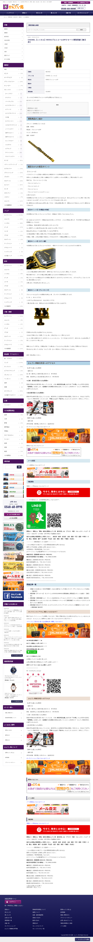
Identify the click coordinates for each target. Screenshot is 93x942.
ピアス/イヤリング (9, 370)
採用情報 (7, 757)
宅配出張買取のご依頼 (66, 923)
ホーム (5, 17)
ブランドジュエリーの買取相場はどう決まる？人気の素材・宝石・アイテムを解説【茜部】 (13, 612)
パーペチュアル (9, 101)
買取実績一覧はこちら (34, 887)
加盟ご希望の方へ (9, 712)
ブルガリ (6, 176)
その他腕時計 (26, 17)
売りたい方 (39, 13)
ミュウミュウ (8, 251)
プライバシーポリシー (10, 762)
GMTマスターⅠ (9, 133)
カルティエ (7, 180)
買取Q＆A (7, 740)
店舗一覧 (68, 13)
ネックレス (7, 366)
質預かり (24, 13)
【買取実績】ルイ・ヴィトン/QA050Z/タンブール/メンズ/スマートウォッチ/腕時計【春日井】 (59, 598)
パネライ (6, 197)
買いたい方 (54, 13)
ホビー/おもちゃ (9, 435)
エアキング (8, 148)
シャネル (6, 223)
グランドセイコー (9, 81)
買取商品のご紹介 (33, 108)
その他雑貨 (7, 348)
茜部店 (6, 29)
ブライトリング (8, 172)
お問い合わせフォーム (66, 920)
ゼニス (6, 73)
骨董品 (6, 431)
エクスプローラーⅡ (10, 113)
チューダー (7, 85)
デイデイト (8, 97)
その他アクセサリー (10, 395)
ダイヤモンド (8, 391)
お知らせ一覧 (8, 917)
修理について (36, 912)
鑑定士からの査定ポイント (35, 110)
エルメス (6, 201)
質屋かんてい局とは (9, 752)
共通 (5, 51)
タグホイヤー (8, 168)
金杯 (5, 383)
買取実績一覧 (8, 920)
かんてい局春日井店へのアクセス (37, 112)
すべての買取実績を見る (17, 701)
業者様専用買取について (10, 717)
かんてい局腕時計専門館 (11, 928)
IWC (5, 69)
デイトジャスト (9, 152)
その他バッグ (8, 255)
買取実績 (10, 17)
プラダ (6, 235)
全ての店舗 (7, 59)
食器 (5, 451)
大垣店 (6, 48)
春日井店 (16, 17)
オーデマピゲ (8, 77)
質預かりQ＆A (8, 730)
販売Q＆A (7, 735)
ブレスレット (8, 374)
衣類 (5, 447)
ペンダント (7, 378)
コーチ (6, 231)
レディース (8, 109)
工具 (5, 419)
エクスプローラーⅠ (10, 105)
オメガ (6, 160)
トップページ (10, 13)
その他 (7, 117)
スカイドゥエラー (10, 156)
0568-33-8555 (52, 556)
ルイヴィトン (8, 215)
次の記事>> (38, 886)
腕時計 (20, 17)
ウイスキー (7, 405)
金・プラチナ (8, 358)
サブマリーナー (9, 121)
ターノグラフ (8, 93)
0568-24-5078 (48, 572)
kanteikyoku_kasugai (35, 670)
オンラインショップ (83, 13)
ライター (6, 439)
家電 (5, 423)
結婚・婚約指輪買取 (38, 915)
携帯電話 (6, 427)
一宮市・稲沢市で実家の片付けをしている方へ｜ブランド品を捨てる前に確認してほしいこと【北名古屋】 (13, 619)
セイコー (6, 185)
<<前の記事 (30, 886)
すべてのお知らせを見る (17, 655)
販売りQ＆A (36, 920)
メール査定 (63, 926)
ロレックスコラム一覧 (38, 928)
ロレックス (7, 89)
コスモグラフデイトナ (11, 125)
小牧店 (6, 44)
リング (6, 362)
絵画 (5, 443)
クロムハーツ (8, 247)
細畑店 (6, 32)
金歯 (5, 387)
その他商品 (7, 455)
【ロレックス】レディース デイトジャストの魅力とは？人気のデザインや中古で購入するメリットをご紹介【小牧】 (13, 638)
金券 (5, 415)
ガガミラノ (7, 193)
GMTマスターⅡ (9, 137)
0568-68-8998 (68, 8)
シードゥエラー (9, 129)
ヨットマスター (9, 140)
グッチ (6, 227)
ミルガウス (8, 144)
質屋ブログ (7, 55)
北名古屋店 (7, 40)
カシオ (6, 189)
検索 (81, 29)
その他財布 (7, 306)
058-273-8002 (47, 562)
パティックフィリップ (10, 164)
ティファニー (8, 243)
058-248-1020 (45, 567)
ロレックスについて (38, 926)
